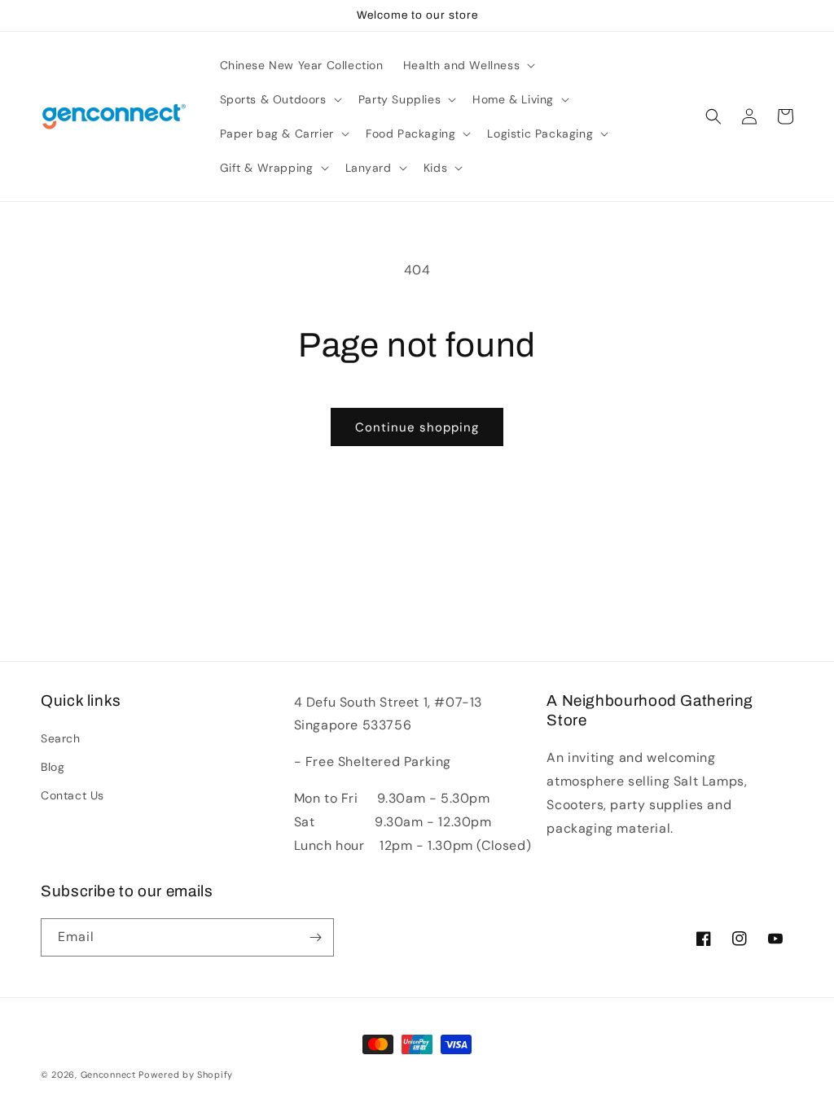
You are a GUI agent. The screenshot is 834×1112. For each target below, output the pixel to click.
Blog (52, 767)
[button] (467, 65)
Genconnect (108, 1074)
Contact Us (72, 795)
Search (61, 738)
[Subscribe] (315, 937)
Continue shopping (417, 427)
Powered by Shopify (185, 1074)
